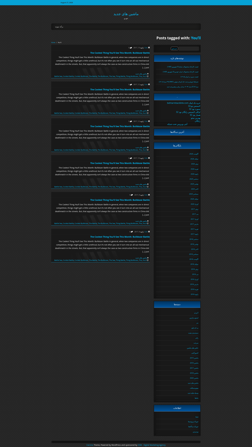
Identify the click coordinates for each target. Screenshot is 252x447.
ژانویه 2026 (194, 174)
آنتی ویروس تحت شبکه (177, 124)
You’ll (196, 37)
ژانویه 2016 (194, 294)
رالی (196, 338)
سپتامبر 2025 (193, 194)
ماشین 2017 (194, 368)
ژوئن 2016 (194, 269)
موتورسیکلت (194, 388)
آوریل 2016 (194, 279)
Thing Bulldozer (132, 76)
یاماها (196, 398)
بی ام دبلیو (195, 328)
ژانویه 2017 (194, 234)
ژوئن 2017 (194, 209)
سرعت (196, 343)
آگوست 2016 (193, 259)
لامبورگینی (194, 353)
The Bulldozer (103, 76)
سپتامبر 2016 (193, 254)
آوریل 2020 (194, 204)
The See (112, 76)
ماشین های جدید (126, 13)
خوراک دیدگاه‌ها (193, 426)
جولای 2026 (194, 159)
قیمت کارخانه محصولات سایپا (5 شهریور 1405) (182, 67)
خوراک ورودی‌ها (193, 421)
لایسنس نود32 (194, 106)
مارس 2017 (194, 224)
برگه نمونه (59, 26)
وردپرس (195, 432)
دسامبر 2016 (194, 239)
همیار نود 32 (195, 114)
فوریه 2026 (194, 169)
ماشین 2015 (194, 358)
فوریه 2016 (194, 289)
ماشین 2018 (194, 373)
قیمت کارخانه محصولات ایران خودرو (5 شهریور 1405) (180, 72)
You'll (145, 76)
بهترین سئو (195, 117)
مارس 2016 (194, 284)
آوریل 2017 (194, 219)
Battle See (58, 76)
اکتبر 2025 (194, 189)
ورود (196, 416)
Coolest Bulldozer (81, 76)
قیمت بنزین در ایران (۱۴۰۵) (189, 77)
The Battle (93, 76)
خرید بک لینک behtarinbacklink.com (183, 102)
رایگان (197, 121)
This (140, 76)
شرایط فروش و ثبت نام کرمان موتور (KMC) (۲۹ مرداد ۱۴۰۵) (178, 82)
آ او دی (196, 313)
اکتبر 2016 (194, 249)
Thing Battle (120, 76)
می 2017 (195, 214)
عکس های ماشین (192, 348)
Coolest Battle (68, 76)
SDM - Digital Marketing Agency (152, 445)
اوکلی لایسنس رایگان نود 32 (188, 112)
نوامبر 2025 (194, 184)
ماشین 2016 (194, 363)
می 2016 (195, 274)
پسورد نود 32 (194, 109)
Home (53, 42)
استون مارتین (194, 318)
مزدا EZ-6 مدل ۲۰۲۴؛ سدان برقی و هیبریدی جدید (182, 87)
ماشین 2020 (194, 378)
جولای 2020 (194, 199)
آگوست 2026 (193, 154)
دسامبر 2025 (194, 179)
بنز (197, 323)
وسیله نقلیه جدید (193, 393)
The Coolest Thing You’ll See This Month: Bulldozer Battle (120, 52)
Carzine (90, 445)
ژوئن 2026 (194, 164)
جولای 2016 (194, 264)
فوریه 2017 (194, 229)
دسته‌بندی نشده (193, 333)
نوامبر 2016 (194, 244)
